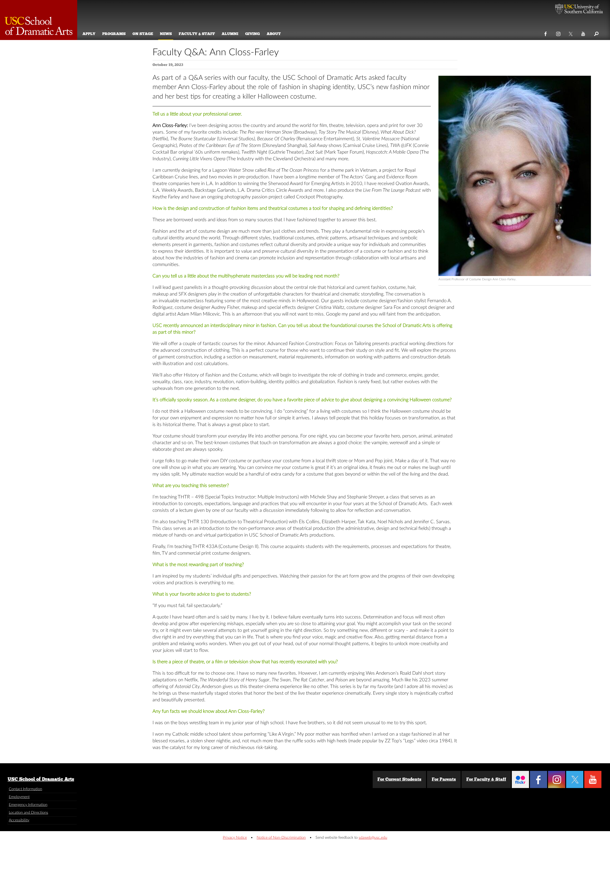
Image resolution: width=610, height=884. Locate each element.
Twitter (571, 33)
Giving (252, 33)
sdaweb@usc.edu (373, 837)
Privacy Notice (235, 837)
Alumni (230, 33)
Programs (114, 33)
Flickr (520, 779)
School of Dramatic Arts (38, 20)
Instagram (558, 33)
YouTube (583, 33)
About (274, 33)
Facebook (545, 33)
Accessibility (19, 820)
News (166, 33)
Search (596, 33)
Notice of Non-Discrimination (281, 837)
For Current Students (399, 779)
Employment (19, 797)
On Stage (142, 33)
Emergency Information (28, 805)
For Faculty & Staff (486, 779)
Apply (88, 33)
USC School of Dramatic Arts (41, 779)
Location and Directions (28, 812)
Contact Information (25, 789)
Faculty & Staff (197, 33)
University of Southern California (579, 9)
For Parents (444, 779)
